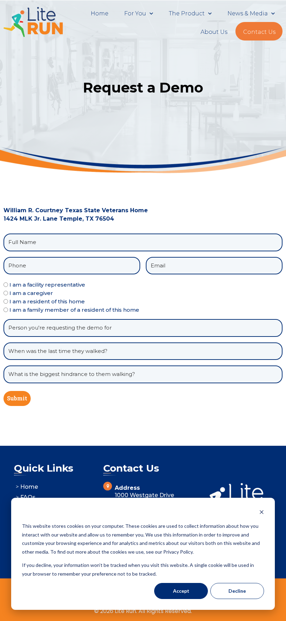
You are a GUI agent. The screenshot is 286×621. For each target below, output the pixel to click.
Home (99, 13)
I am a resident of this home (47, 301)
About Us (214, 32)
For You (135, 13)
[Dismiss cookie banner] (261, 513)
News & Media (247, 13)
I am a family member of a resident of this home (74, 309)
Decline (237, 591)
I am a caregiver (31, 293)
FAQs (28, 497)
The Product (187, 13)
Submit (17, 398)
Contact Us (259, 32)
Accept (181, 591)
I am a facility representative (47, 284)
